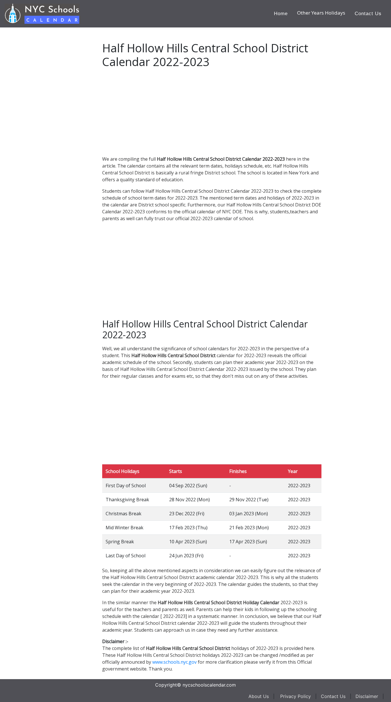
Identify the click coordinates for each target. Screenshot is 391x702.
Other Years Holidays (321, 12)
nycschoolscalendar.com (209, 685)
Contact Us (368, 13)
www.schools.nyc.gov (174, 662)
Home (281, 13)
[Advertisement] (47, 113)
